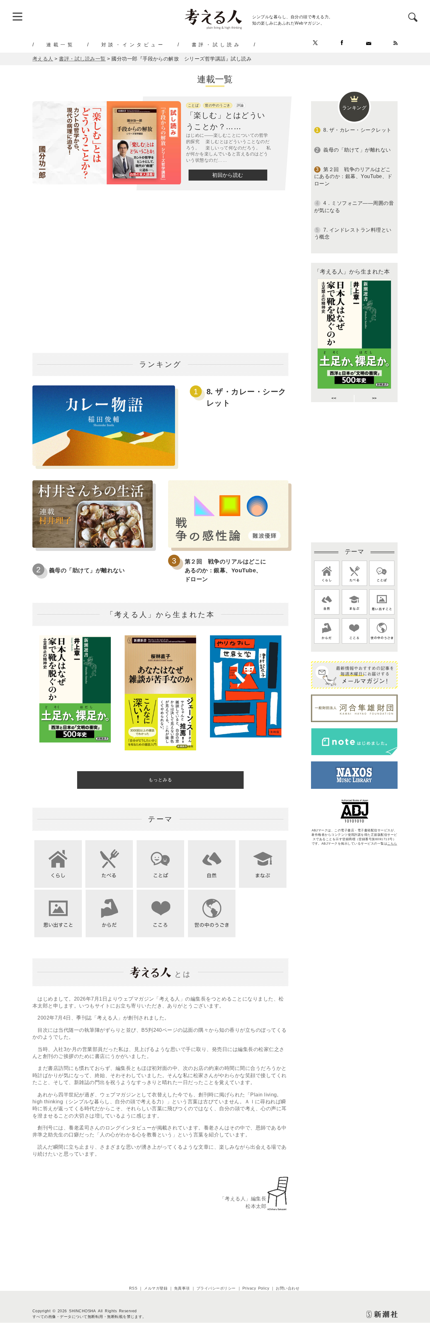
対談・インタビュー (133, 44)
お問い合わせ (287, 1288)
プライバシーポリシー (216, 1288)
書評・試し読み (216, 44)
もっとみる (160, 779)
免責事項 (182, 1288)
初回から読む (227, 175)
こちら (392, 843)
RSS (133, 1288)
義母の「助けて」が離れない (87, 570)
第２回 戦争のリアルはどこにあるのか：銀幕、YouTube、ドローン (225, 570)
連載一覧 (60, 44)
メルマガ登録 (155, 1288)
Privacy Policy (255, 1288)
